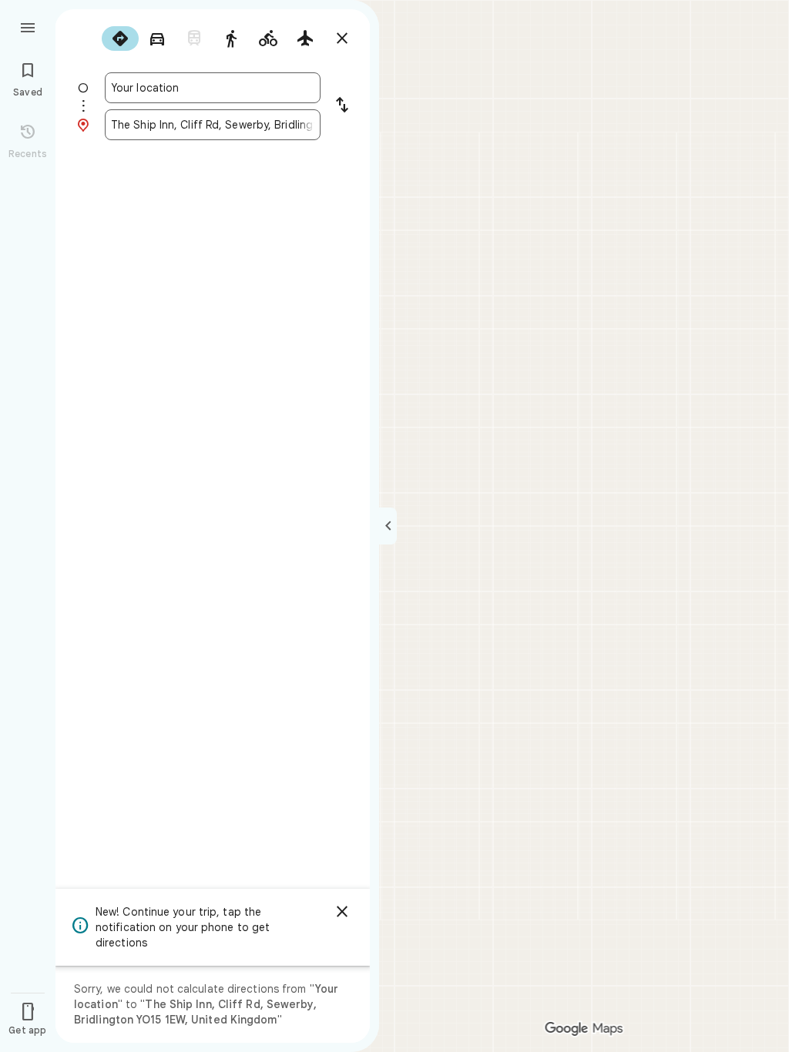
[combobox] (212, 87)
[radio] (120, 38)
